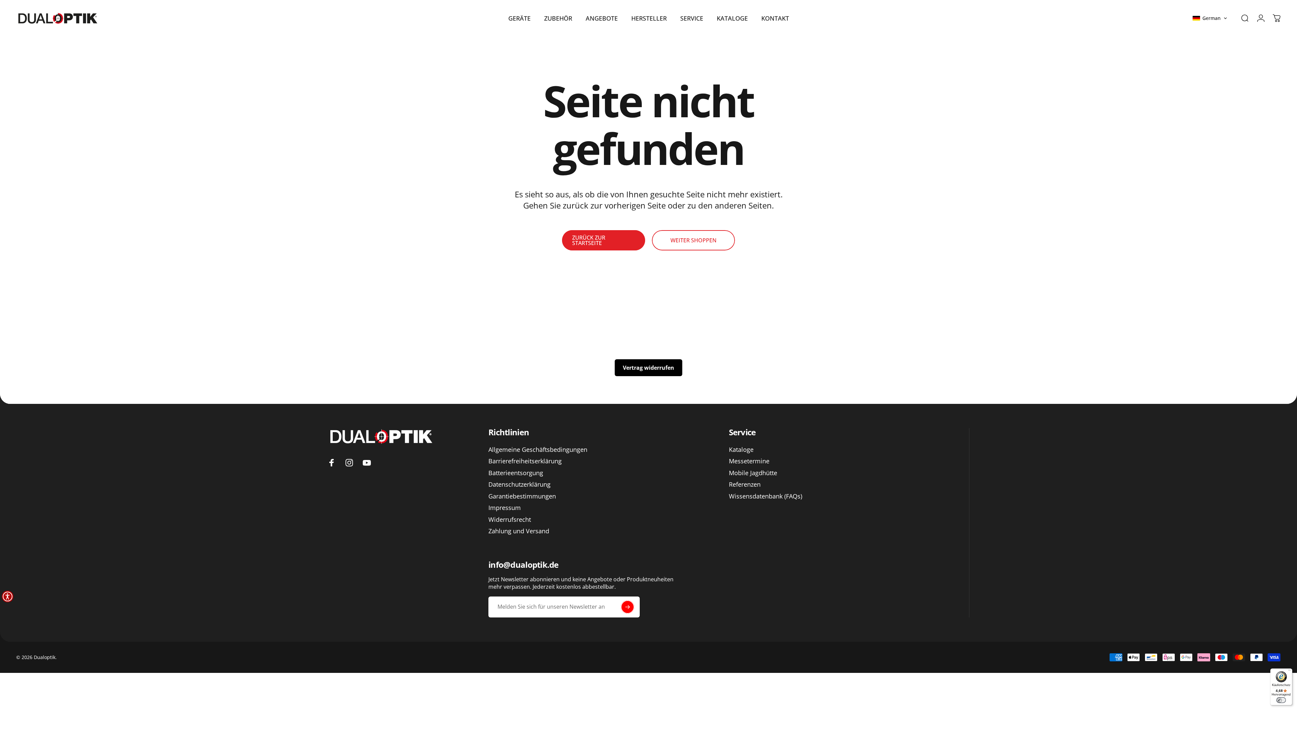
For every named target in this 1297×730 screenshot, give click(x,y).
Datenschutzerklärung (519, 484)
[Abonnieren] (627, 607)
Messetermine (749, 461)
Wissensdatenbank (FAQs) (765, 496)
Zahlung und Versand (518, 531)
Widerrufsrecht (509, 520)
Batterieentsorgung (515, 473)
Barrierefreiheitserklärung (525, 461)
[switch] (1281, 700)
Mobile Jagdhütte (753, 473)
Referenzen (745, 484)
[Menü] (1289, 671)
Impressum (504, 508)
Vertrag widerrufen (648, 367)
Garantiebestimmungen (522, 496)
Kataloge (741, 450)
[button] (1210, 18)
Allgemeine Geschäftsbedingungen (537, 450)
